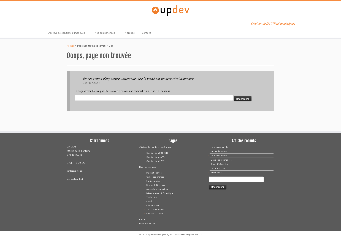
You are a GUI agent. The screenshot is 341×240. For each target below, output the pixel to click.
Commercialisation (154, 213)
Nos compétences (105, 33)
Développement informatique (159, 193)
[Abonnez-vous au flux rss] (49, 24)
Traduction (151, 197)
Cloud (149, 201)
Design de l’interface (155, 185)
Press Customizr (177, 234)
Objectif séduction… (220, 164)
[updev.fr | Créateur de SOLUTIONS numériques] (170, 10)
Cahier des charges (155, 176)
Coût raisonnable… (220, 155)
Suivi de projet (153, 181)
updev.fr (152, 234)
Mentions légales (147, 223)
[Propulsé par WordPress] (199, 234)
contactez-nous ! (75, 170)
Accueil (71, 46)
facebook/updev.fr (75, 179)
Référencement (153, 205)
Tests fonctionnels (155, 209)
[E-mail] (54, 24)
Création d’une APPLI (156, 157)
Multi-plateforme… (220, 151)
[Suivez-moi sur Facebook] (59, 24)
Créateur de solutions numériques (66, 33)
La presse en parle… (220, 147)
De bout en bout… (219, 168)
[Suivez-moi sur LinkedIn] (64, 24)
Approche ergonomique (157, 189)
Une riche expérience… (221, 159)
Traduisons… (217, 172)
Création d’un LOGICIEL (157, 153)
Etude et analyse (154, 172)
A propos (130, 33)
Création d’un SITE (155, 161)
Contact (146, 33)
